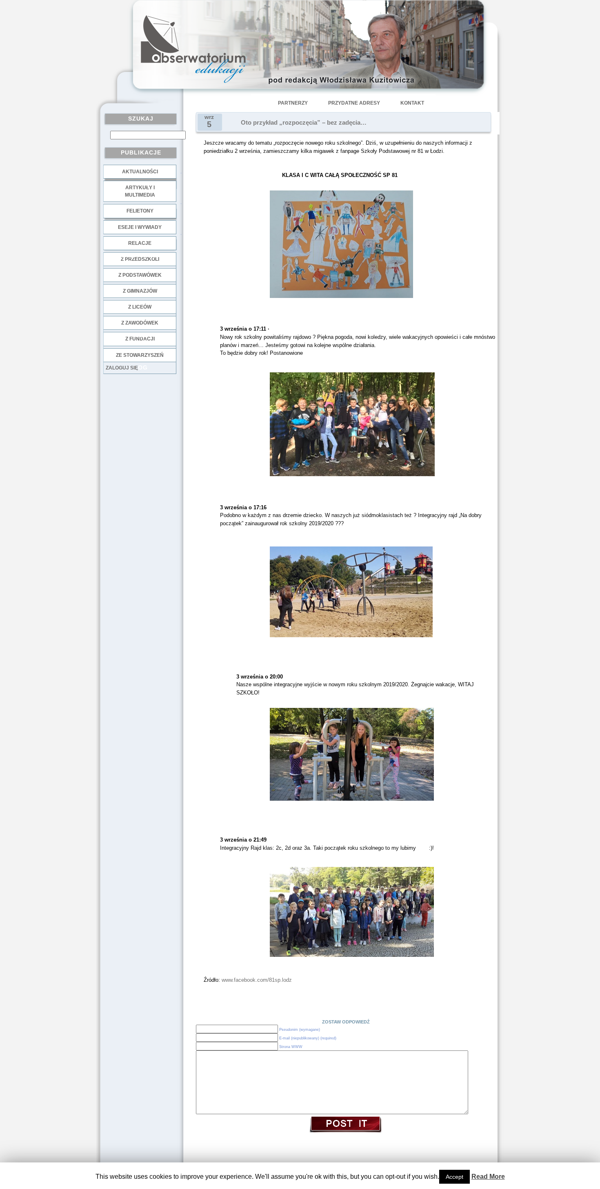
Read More (488, 1176)
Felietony (140, 211)
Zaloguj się (122, 368)
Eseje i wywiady (140, 227)
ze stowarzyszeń (140, 355)
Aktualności (140, 172)
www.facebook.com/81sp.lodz (257, 980)
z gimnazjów (140, 291)
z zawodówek (139, 323)
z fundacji (140, 339)
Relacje (139, 243)
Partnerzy (293, 103)
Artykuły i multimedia (140, 191)
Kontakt (412, 103)
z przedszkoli (140, 259)
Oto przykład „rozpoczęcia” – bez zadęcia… (304, 122)
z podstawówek (140, 275)
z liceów (139, 307)
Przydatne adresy (354, 103)
